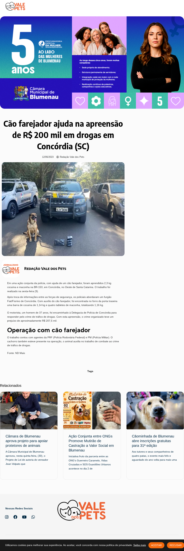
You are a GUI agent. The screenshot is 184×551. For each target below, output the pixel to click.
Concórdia (54, 287)
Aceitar (156, 545)
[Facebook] (15, 517)
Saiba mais (139, 545)
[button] (175, 6)
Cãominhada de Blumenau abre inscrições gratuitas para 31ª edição (153, 441)
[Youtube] (24, 517)
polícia (41, 283)
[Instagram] (7, 517)
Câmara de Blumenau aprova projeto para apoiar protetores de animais (27, 441)
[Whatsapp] (33, 517)
